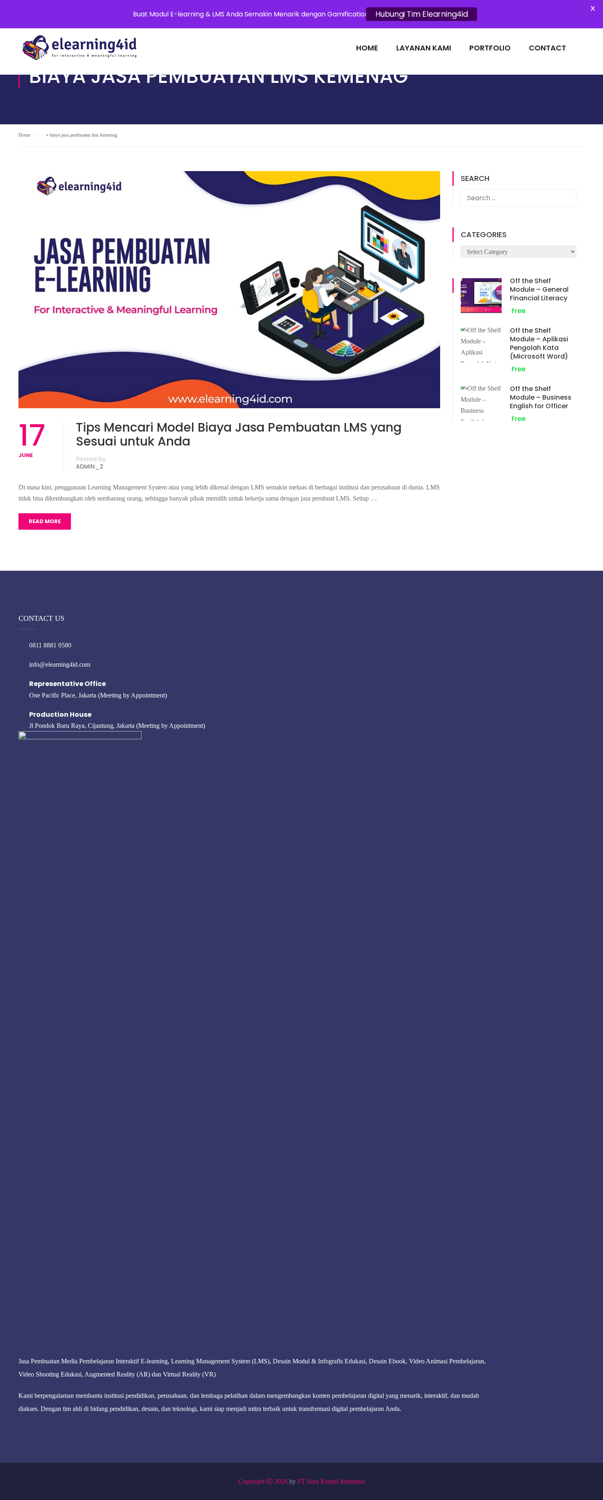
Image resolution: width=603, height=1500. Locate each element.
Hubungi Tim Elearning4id (421, 14)
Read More (45, 521)
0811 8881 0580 (50, 645)
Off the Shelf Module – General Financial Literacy (539, 289)
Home (367, 48)
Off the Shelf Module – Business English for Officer (540, 397)
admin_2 (89, 466)
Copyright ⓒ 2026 (263, 1481)
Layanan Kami (423, 48)
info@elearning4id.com (59, 664)
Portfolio (490, 48)
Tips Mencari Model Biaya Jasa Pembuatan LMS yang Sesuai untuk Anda (239, 434)
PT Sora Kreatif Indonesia (331, 1481)
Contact (547, 48)
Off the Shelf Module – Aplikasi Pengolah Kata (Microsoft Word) (539, 343)
